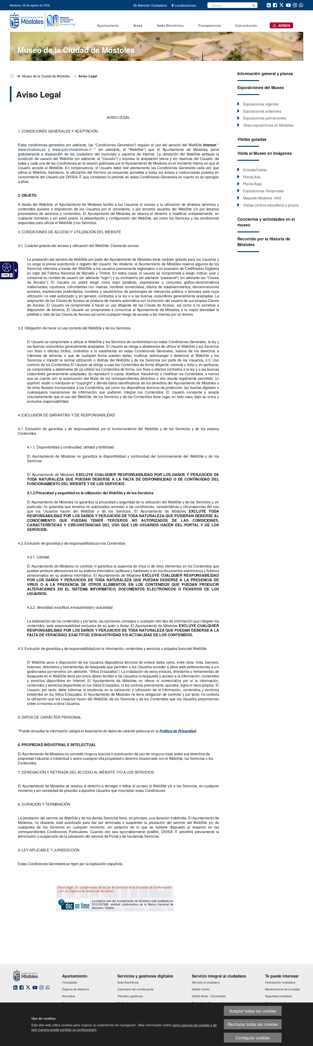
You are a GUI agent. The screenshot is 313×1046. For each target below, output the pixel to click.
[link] (6, 267)
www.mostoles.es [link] (32, 149)
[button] (254, 5)
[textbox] (228, 5)
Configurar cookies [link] (253, 1038)
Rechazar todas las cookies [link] (253, 1024)
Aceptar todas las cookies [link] (252, 1011)
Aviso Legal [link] (88, 76)
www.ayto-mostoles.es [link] (70, 149)
